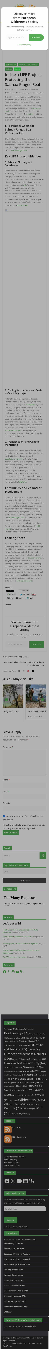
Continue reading (24, 44)
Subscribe (36, 37)
